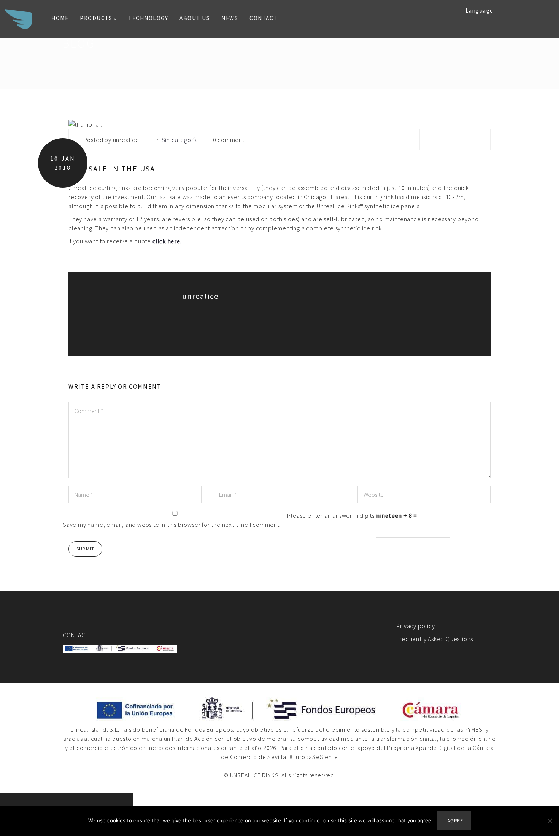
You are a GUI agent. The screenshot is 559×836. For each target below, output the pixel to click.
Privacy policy (415, 626)
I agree (453, 820)
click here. (167, 241)
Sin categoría (180, 140)
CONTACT (263, 18)
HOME (59, 18)
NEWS (229, 18)
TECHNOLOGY (148, 18)
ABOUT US (194, 18)
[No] (549, 821)
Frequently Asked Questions (434, 639)
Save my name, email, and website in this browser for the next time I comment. (172, 524)
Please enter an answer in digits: (331, 515)
